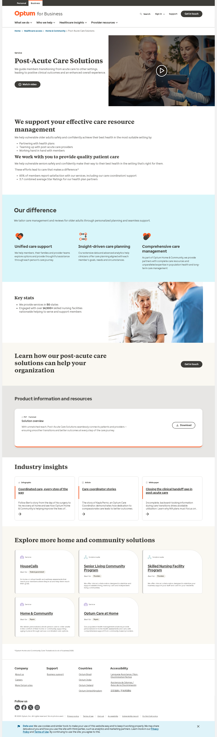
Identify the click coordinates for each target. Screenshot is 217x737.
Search (146, 14)
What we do (22, 22)
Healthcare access (33, 31)
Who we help (44, 22)
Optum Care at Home (101, 613)
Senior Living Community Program (104, 568)
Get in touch (192, 13)
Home (18, 31)
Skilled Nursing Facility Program (166, 568)
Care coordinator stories (99, 489)
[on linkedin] (17, 707)
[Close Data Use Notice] (198, 726)
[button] (161, 71)
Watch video (30, 84)
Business (35, 3)
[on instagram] (37, 707)
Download (185, 425)
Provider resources (103, 22)
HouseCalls (29, 566)
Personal (21, 3)
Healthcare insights (71, 22)
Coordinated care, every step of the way (43, 490)
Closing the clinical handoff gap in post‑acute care (169, 490)
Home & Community (55, 31)
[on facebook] (24, 707)
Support (173, 14)
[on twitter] (30, 707)
